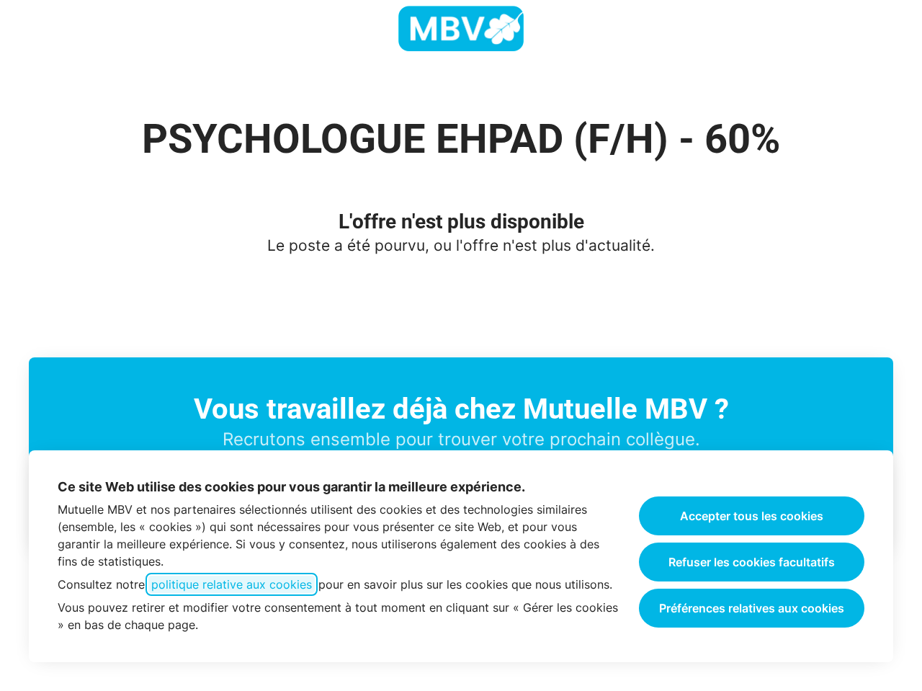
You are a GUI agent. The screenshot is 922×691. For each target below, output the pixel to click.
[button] (893, 29)
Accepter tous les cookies (751, 516)
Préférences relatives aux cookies (751, 608)
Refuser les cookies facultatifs (751, 562)
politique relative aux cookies (231, 584)
